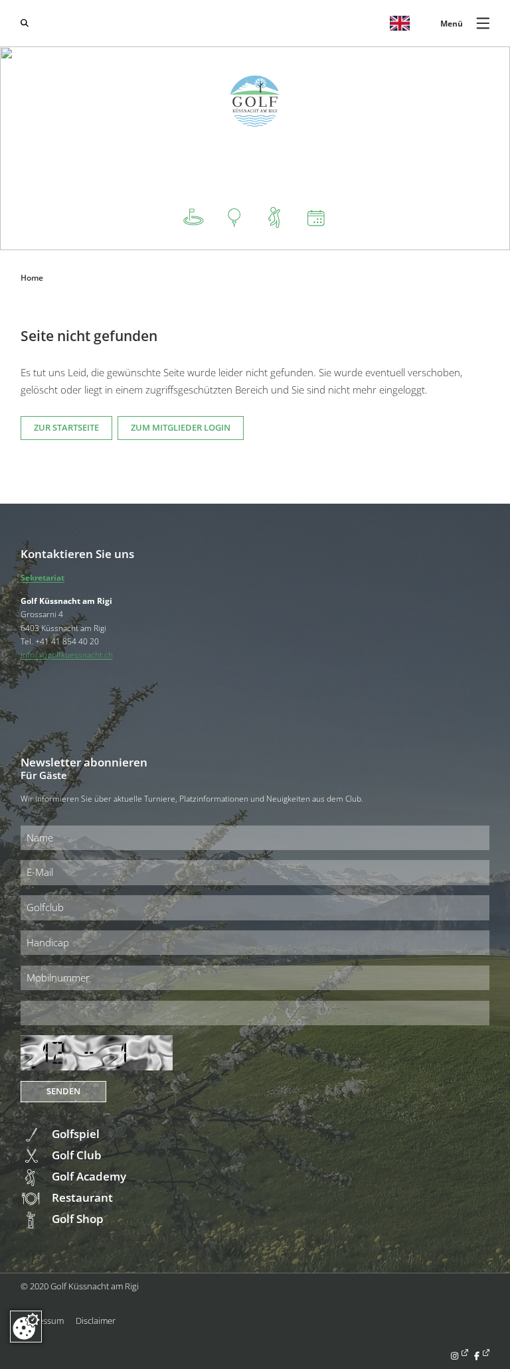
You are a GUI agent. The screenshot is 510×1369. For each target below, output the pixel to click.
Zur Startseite (66, 427)
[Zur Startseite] (255, 101)
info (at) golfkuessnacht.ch (67, 654)
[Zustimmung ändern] (26, 1326)
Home (32, 277)
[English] (400, 23)
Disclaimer (96, 1321)
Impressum (42, 1321)
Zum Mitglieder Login (180, 427)
